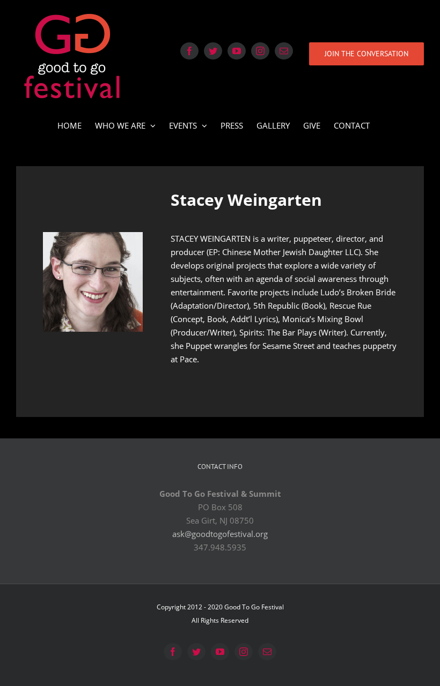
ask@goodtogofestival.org (220, 533)
